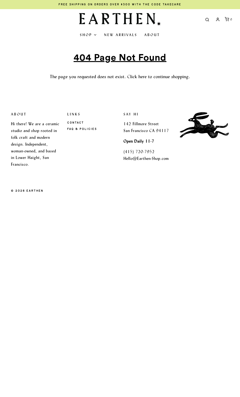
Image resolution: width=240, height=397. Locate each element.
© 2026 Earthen (27, 190)
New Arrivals (120, 35)
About (152, 35)
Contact (75, 122)
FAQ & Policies (82, 129)
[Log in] (218, 19)
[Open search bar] (207, 19)
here (143, 76)
